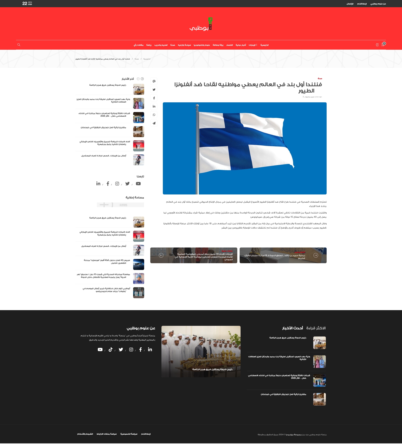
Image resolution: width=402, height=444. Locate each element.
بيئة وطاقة (218, 45)
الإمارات (252, 45)
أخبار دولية (241, 45)
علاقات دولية (227, 251)
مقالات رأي (139, 45)
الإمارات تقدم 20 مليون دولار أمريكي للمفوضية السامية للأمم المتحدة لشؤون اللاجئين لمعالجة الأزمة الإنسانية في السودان (204, 257)
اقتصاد (229, 45)
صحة (172, 45)
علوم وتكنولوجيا (202, 45)
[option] (109, 124)
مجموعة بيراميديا (293, 435)
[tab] (292, 328)
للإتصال (350, 4)
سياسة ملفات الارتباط (107, 434)
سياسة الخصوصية (128, 434)
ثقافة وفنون (299, 252)
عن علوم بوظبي (378, 4)
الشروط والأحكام (85, 434)
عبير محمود (310, 97)
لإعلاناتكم (362, 4)
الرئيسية (265, 45)
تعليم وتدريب (161, 45)
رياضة (149, 45)
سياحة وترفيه (184, 45)
